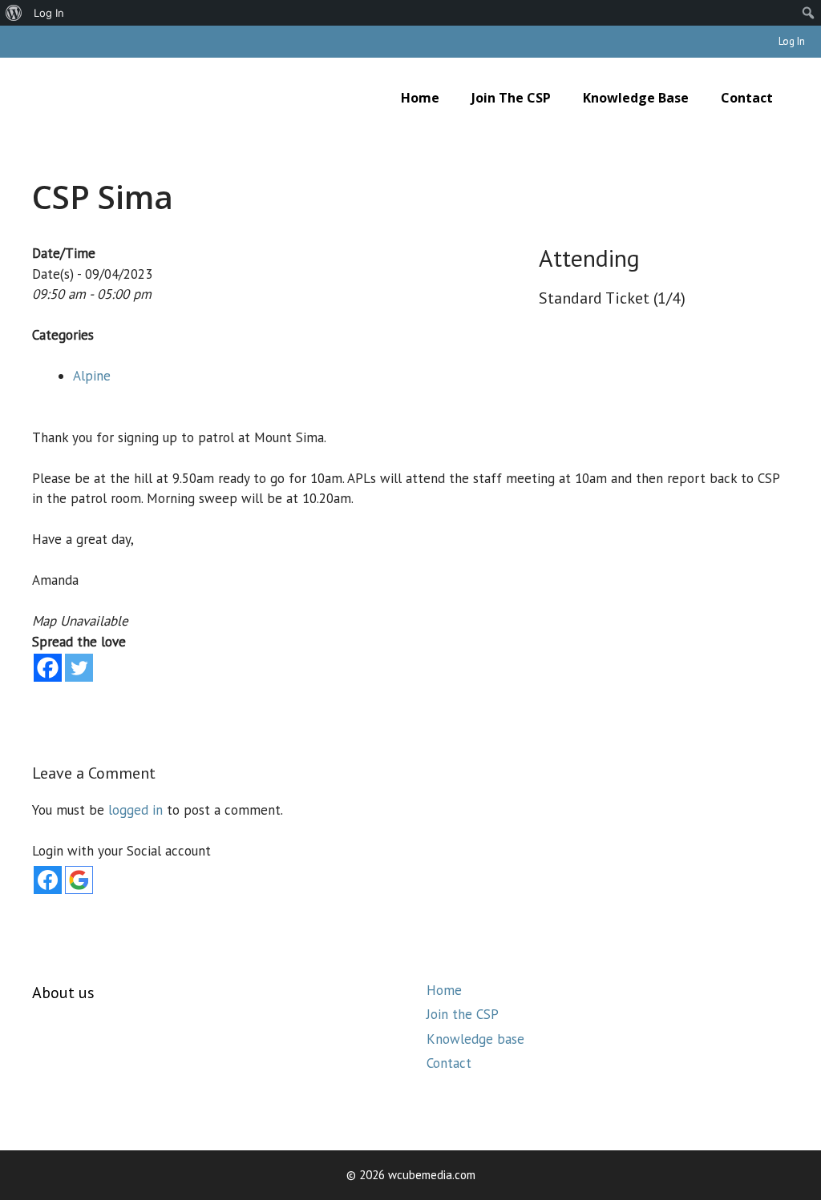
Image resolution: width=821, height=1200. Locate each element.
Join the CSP (511, 98)
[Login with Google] (79, 880)
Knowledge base (636, 98)
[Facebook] (48, 668)
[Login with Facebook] (48, 880)
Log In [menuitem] (49, 12)
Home (420, 98)
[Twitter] (79, 668)
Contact (747, 98)
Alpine (92, 376)
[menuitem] (14, 13)
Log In (792, 41)
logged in (135, 810)
